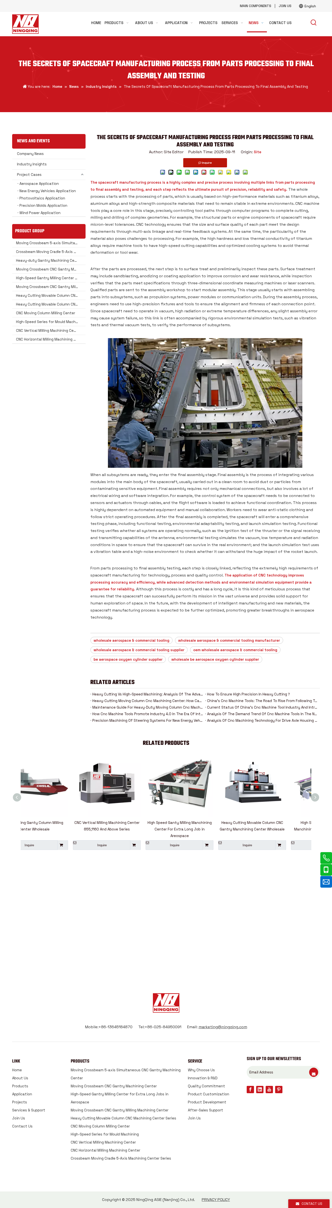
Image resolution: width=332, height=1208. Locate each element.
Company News (30, 153)
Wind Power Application (40, 212)
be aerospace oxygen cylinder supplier (128, 659)
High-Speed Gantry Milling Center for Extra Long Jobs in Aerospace (51, 278)
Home (17, 1070)
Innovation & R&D (203, 1078)
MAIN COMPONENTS (255, 6)
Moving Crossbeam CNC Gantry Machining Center (51, 269)
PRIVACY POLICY (216, 1199)
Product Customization (208, 1094)
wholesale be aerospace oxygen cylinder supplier (215, 659)
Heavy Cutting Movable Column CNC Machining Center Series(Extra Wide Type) (51, 304)
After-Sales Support (205, 1110)
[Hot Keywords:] (314, 23)
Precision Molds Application (43, 205)
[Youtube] (269, 1089)
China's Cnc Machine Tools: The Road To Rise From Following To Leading (262, 700)
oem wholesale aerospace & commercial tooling (235, 650)
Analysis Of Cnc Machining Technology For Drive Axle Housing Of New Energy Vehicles (262, 720)
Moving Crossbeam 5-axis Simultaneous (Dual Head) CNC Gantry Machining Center (51, 243)
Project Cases (29, 174)
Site (257, 152)
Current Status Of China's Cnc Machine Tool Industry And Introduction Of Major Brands (262, 707)
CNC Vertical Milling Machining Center (48, 330)
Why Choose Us (201, 1070)
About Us (20, 1078)
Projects (19, 1102)
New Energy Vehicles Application (47, 191)
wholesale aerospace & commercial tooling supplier (139, 650)
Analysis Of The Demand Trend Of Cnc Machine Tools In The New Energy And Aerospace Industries (262, 714)
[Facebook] (250, 1089)
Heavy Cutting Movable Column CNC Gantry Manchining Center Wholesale (202, 825)
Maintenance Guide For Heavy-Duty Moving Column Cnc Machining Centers (147, 707)
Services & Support (28, 1110)
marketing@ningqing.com (223, 1026)
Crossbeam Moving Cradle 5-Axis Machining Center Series (51, 251)
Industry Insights (32, 164)
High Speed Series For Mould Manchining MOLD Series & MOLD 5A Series (275, 829)
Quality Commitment (206, 1086)
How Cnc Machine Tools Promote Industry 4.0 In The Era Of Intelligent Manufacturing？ (147, 714)
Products (20, 1086)
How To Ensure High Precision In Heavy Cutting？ (249, 694)
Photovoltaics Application (42, 198)
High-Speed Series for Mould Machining (50, 321)
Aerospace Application (39, 183)
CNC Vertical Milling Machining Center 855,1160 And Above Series (57, 825)
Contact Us (22, 1126)
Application (22, 1094)
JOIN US (285, 6)
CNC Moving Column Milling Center (45, 313)
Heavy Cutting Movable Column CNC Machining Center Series (51, 295)
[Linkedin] (259, 1089)
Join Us (18, 1118)
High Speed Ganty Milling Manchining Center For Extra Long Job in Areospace (130, 829)
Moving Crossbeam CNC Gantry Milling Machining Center (51, 286)
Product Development (207, 1102)
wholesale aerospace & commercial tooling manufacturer (229, 640)
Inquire (52, 845)
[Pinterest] (278, 1089)
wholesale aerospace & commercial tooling (131, 640)
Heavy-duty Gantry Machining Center (49, 260)
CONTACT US (166, 938)
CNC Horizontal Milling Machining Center (51, 339)
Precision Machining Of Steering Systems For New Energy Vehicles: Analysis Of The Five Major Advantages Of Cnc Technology (147, 720)
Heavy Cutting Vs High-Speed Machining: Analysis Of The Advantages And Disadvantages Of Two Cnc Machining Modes (147, 694)
